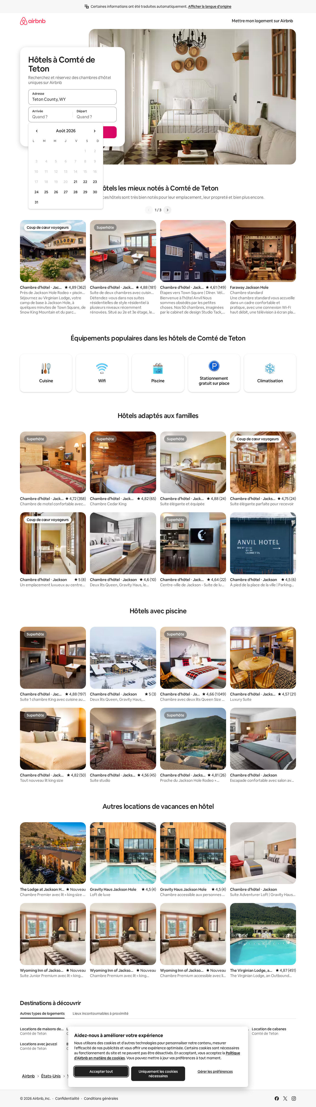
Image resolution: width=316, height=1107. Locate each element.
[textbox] (50, 117)
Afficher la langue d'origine (209, 6)
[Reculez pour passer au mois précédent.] (36, 131)
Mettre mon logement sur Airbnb (262, 21)
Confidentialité (67, 1098)
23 (95, 182)
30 (95, 192)
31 (36, 202)
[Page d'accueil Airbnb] (32, 21)
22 (85, 182)
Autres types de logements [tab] (42, 1013)
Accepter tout (101, 1071)
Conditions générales (101, 1098)
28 (75, 192)
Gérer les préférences (215, 1071)
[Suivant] (167, 210)
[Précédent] (149, 210)
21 (75, 182)
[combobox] (72, 99)
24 (36, 192)
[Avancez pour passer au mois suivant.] (94, 131)
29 (85, 192)
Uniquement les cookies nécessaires (158, 1073)
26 (56, 192)
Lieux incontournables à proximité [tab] (100, 1013)
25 (46, 192)
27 (66, 192)
